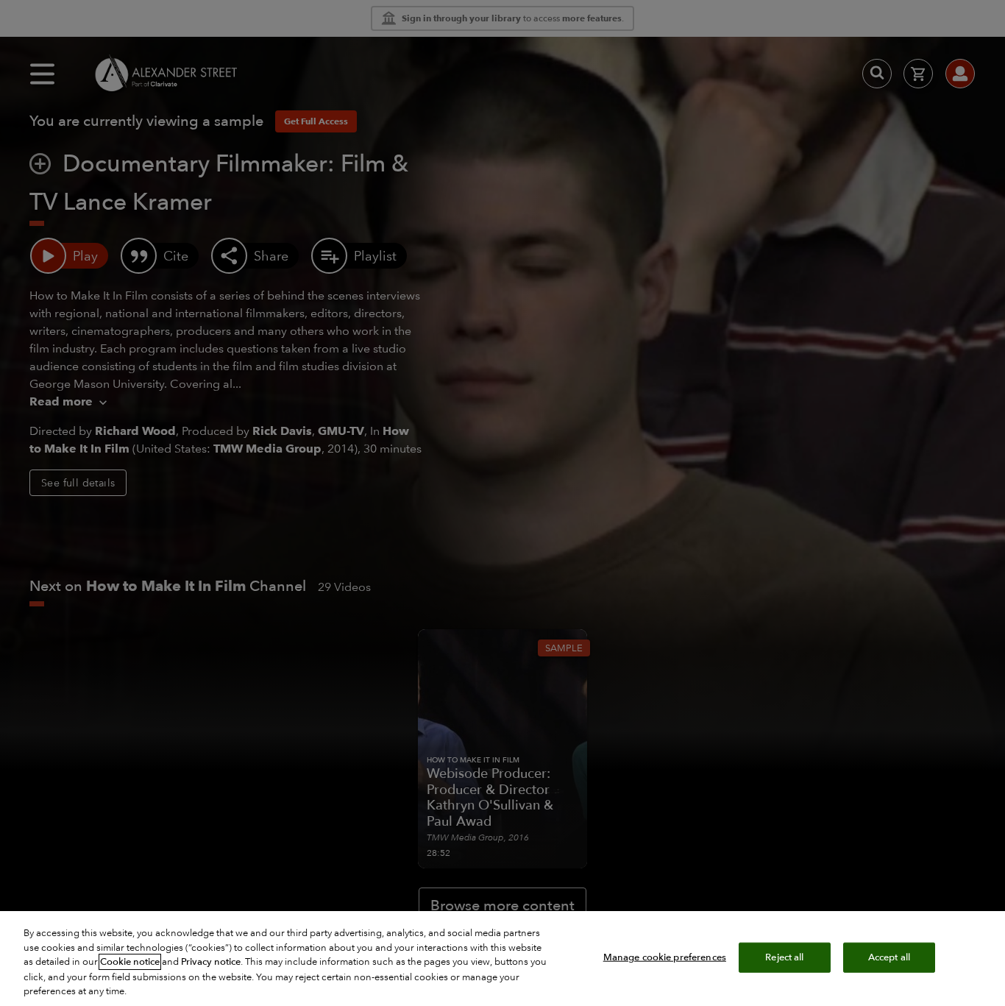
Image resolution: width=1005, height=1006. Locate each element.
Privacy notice (211, 961)
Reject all (784, 956)
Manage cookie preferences (664, 956)
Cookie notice (130, 961)
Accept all (889, 956)
